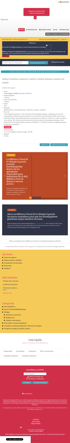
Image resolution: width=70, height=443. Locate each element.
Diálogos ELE (10, 317)
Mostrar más (7, 293)
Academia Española (10, 284)
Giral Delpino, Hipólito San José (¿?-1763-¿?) (18, 93)
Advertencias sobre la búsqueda (48, 39)
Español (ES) (65, 2)
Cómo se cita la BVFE (19, 39)
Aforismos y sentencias (13, 315)
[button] (4, 175)
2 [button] (33, 198)
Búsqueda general (38, 63)
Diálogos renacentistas (13, 320)
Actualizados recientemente (13, 263)
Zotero (37, 223)
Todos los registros (10, 257)
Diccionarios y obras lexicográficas (15, 323)
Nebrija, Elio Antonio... (11, 281)
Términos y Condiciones (36, 379)
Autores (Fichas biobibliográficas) (15, 309)
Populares (7, 268)
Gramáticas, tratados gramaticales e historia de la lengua (22, 326)
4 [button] (39, 198)
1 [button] (30, 198)
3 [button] (36, 198)
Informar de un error (59, 144)
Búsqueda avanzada (57, 62)
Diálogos (7, 312)
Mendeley (42, 223)
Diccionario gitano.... (10, 288)
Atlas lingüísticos (9, 306)
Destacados (8, 266)
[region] (35, 176)
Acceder (7, 127)
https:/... (5, 290)
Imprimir (44, 144)
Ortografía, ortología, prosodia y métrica (17, 328)
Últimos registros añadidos (13, 260)
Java (63, 39)
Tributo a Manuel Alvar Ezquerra (57, 34)
